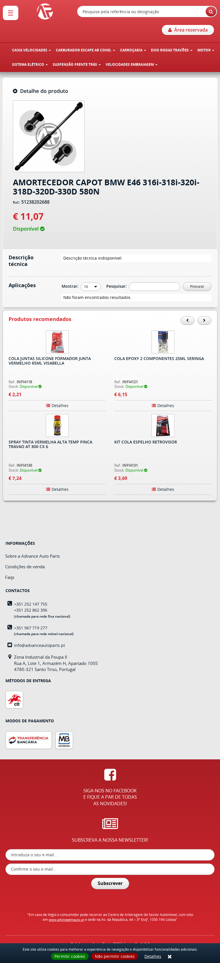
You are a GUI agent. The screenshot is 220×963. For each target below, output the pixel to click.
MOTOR (204, 50)
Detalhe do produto (42, 91)
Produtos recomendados (40, 319)
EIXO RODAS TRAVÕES (170, 50)
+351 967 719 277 (30, 628)
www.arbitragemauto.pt (66, 919)
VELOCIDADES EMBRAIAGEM (130, 64)
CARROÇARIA (131, 50)
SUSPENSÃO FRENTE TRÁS (75, 64)
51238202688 (35, 202)
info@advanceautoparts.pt (39, 645)
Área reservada (190, 30)
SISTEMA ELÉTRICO (28, 64)
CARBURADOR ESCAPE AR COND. (84, 50)
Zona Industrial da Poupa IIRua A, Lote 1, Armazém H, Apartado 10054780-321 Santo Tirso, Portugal (56, 663)
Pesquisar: (117, 286)
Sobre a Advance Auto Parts (32, 556)
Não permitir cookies (115, 956)
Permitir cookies (69, 956)
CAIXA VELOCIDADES (30, 50)
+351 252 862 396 (30, 610)
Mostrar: (71, 286)
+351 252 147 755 (30, 604)
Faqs (9, 577)
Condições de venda (25, 566)
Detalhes (152, 956)
